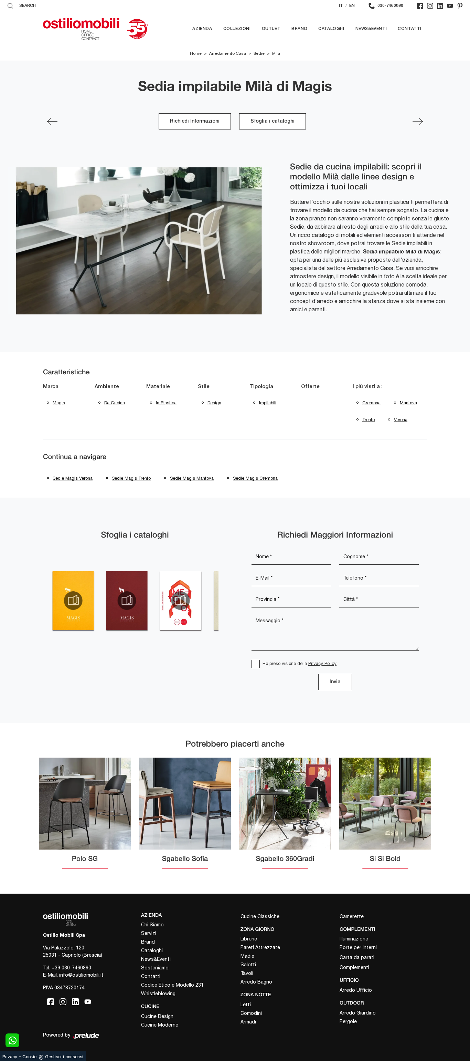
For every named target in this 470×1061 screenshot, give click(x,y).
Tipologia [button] (261, 386)
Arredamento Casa (227, 53)
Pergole (348, 1021)
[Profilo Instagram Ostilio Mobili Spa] (430, 6)
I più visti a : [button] (368, 386)
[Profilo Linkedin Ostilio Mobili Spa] (440, 6)
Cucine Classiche (260, 916)
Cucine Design (157, 1016)
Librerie (249, 939)
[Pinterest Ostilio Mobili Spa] (460, 6)
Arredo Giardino (358, 1013)
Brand (299, 29)
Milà (276, 53)
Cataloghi (331, 29)
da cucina (114, 402)
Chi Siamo (152, 924)
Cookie (29, 1056)
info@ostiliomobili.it (81, 975)
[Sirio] (52, 121)
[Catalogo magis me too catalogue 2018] (180, 600)
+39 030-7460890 (71, 967)
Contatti (409, 29)
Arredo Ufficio (356, 990)
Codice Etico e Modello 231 (172, 985)
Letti (246, 1004)
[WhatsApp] (12, 1040)
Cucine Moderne (159, 1025)
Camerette (352, 916)
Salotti (248, 964)
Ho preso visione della (300, 663)
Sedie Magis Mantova (192, 478)
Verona (400, 419)
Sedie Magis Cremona (255, 478)
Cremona (371, 402)
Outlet (271, 29)
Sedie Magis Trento (131, 478)
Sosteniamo (155, 967)
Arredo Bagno (256, 982)
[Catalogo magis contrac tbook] (73, 600)
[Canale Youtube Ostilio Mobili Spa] (450, 6)
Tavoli (247, 973)
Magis (59, 402)
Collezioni (237, 29)
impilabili (267, 402)
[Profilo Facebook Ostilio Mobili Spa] (420, 6)
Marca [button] (50, 386)
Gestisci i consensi (64, 1056)
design (214, 402)
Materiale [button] (158, 386)
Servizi (148, 933)
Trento (368, 419)
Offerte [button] (310, 386)
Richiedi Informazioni (195, 121)
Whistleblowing (158, 993)
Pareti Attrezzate (260, 947)
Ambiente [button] (107, 386)
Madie (247, 956)
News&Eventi (371, 29)
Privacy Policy (322, 663)
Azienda (202, 29)
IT (341, 6)
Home (196, 53)
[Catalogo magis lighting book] (126, 600)
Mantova (408, 402)
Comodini (251, 1013)
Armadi (248, 1021)
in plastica (166, 402)
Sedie (259, 53)
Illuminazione (354, 939)
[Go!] (418, 121)
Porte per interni (358, 947)
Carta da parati (357, 957)
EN (352, 6)
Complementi (354, 967)
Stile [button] (204, 386)
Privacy (9, 1056)
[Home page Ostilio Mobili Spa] (81, 29)
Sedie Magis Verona (73, 478)
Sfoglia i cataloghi (272, 121)
